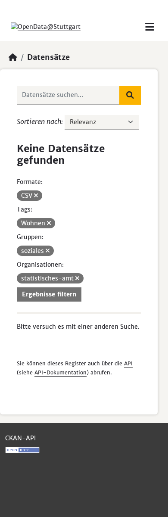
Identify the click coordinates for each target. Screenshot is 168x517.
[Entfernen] (36, 195)
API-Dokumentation (60, 372)
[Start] (13, 57)
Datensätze (48, 57)
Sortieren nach (39, 121)
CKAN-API (20, 438)
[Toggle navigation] (149, 27)
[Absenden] (130, 95)
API (128, 363)
